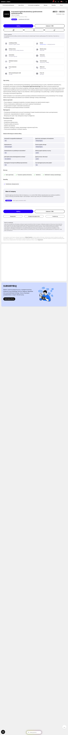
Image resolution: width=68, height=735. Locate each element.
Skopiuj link (13, 216)
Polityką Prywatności (29, 237)
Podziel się (55, 216)
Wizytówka (14, 19)
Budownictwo (43, 44)
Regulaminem (40, 239)
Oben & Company (15, 15)
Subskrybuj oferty (9, 299)
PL (62, 1)
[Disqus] (34, 262)
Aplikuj (18, 26)
